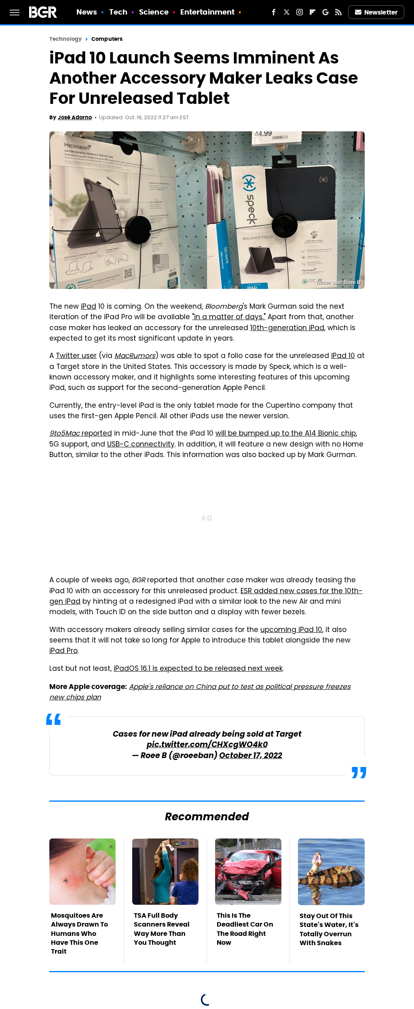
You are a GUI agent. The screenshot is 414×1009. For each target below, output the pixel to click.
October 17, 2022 (250, 756)
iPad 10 (343, 356)
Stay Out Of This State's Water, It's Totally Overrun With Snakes (329, 929)
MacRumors (134, 356)
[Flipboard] (312, 12)
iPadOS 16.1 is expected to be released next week (198, 669)
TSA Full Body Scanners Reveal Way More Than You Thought (162, 929)
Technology (65, 39)
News (86, 12)
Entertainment (207, 12)
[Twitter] (286, 12)
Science (154, 12)
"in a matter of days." (229, 317)
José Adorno (75, 117)
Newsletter (380, 12)
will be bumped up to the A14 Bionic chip (285, 434)
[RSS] (338, 12)
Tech (118, 12)
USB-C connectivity (141, 445)
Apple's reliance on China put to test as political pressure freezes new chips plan (200, 693)
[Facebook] (273, 12)
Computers (107, 39)
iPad (88, 307)
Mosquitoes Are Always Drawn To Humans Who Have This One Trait (79, 933)
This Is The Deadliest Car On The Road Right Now (245, 929)
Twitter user (76, 356)
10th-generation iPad (287, 328)
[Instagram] (299, 12)
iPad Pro (63, 651)
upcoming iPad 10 (291, 630)
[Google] (325, 12)
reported (80, 434)
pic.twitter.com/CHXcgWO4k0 (207, 745)
